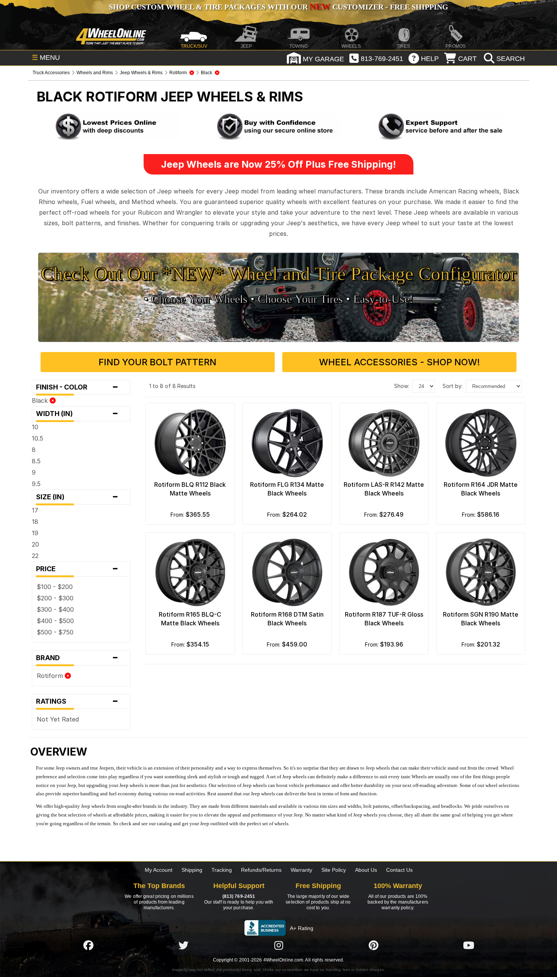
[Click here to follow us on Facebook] (88, 945)
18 (35, 521)
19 (35, 533)
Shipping (191, 870)
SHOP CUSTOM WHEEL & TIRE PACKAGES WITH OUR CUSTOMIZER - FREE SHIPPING (278, 7)
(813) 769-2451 (238, 896)
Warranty (301, 870)
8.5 (36, 461)
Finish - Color (77, 387)
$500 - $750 (55, 632)
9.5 (36, 484)
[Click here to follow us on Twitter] (183, 945)
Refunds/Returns (261, 870)
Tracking (221, 870)
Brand (77, 657)
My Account (158, 870)
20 (35, 544)
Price (77, 569)
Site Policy (333, 870)
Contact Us (399, 870)
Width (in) (77, 413)
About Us (366, 870)
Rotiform (51, 675)
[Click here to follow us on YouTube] (468, 945)
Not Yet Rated (58, 719)
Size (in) (77, 497)
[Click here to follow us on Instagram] (278, 945)
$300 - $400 (55, 609)
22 (35, 555)
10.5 (37, 438)
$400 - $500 (55, 621)
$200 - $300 (55, 598)
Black (41, 400)
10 (35, 427)
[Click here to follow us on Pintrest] (373, 945)
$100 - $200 (55, 587)
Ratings (77, 701)
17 (35, 510)
